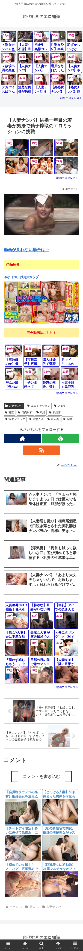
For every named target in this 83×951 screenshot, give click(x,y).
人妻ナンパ (16, 405)
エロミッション (40, 405)
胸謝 (69, 419)
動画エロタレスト (71, 98)
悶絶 (42, 412)
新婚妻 (57, 412)
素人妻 (55, 419)
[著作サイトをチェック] (22, 438)
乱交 (11, 412)
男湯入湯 (38, 419)
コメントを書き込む (41, 776)
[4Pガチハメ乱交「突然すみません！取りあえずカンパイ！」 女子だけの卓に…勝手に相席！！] (16, 165)
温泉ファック (17, 419)
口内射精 (27, 412)
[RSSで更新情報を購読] (41, 450)
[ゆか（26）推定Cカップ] (41, 302)
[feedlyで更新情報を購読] (60, 438)
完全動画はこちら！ (41, 332)
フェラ (61, 405)
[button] (74, 706)
